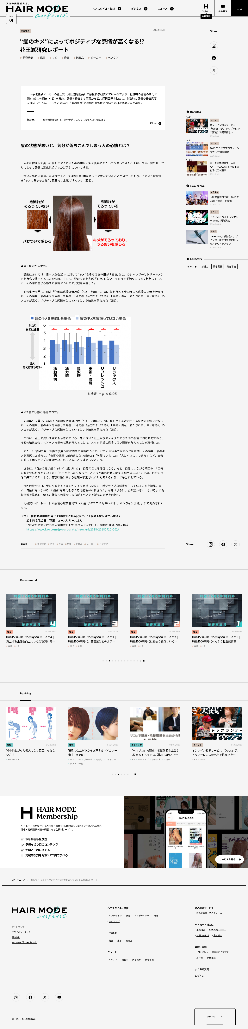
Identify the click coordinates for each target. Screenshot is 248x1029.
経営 (9, 631)
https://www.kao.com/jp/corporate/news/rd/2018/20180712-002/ (72, 529)
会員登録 (206, 16)
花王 (42, 57)
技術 (71, 744)
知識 (9, 744)
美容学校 (214, 192)
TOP (12, 879)
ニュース (21, 879)
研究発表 (27, 57)
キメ (54, 57)
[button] (102, 660)
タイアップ (136, 744)
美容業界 (217, 266)
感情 (66, 57)
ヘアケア (113, 57)
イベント (214, 120)
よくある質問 (202, 969)
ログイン (199, 975)
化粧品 (80, 57)
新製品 (213, 231)
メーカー (95, 57)
